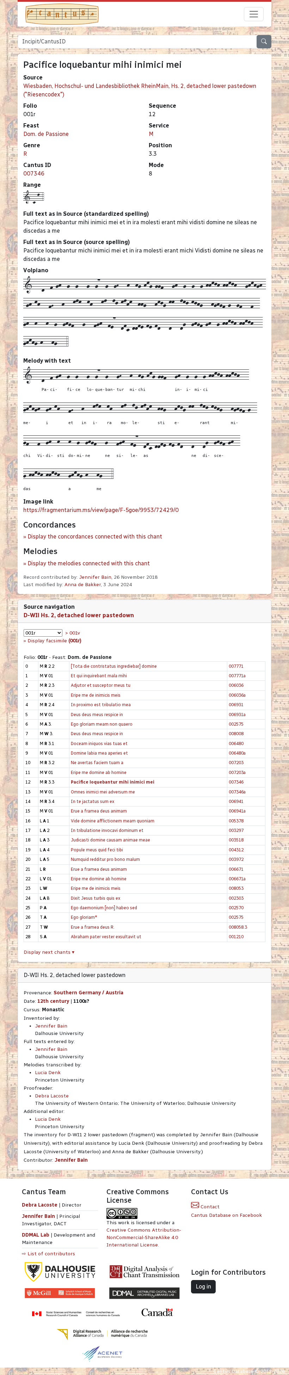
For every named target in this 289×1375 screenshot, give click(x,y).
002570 (236, 907)
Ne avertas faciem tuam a (97, 762)
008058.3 (238, 927)
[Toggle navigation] (254, 14)
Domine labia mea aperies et (99, 753)
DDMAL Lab (35, 1235)
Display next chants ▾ (49, 952)
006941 (236, 801)
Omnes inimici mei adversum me (103, 791)
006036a (237, 695)
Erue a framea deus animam (99, 811)
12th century (53, 1001)
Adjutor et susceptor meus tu (100, 685)
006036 (236, 685)
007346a (237, 791)
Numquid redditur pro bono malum (105, 859)
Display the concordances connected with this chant (94, 536)
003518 (236, 840)
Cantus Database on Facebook (226, 1215)
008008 (236, 733)
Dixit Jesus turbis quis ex (95, 898)
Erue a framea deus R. (93, 927)
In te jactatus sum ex (92, 801)
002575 (236, 724)
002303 (236, 898)
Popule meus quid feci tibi (97, 849)
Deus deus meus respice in (97, 714)
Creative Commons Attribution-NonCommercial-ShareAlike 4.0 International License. (143, 1237)
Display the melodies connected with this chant (88, 563)
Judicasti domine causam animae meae (110, 840)
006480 (236, 743)
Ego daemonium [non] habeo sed (104, 907)
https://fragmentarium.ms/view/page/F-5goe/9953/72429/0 (101, 510)
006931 (236, 704)
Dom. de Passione (46, 134)
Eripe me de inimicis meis (96, 695)
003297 (236, 830)
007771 (236, 666)
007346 (33, 173)
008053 (236, 888)
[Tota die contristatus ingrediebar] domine (114, 666)
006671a (237, 878)
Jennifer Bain (95, 577)
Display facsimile (54, 641)
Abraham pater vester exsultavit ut (106, 936)
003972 (236, 859)
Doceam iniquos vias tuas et (99, 743)
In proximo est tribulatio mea (101, 704)
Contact (209, 1207)
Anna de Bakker (82, 585)
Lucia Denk (48, 1073)
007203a (237, 772)
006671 (236, 869)
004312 (236, 849)
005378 (236, 820)
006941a (237, 811)
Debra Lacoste (52, 1096)
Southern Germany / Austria (88, 993)
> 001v (72, 633)
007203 (236, 762)
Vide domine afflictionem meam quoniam (112, 820)
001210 (236, 936)
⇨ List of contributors (48, 1254)
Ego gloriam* (84, 917)
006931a (237, 714)
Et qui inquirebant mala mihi (99, 675)
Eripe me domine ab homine (99, 772)
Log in (203, 1286)
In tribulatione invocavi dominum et (107, 830)
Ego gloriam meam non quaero (102, 724)
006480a (237, 753)
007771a (237, 675)
